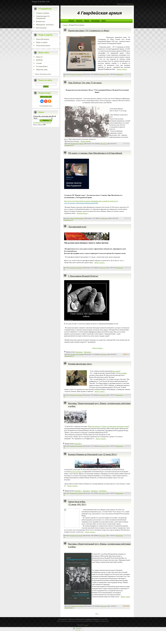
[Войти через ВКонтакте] (42, 101)
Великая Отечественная (76, 74)
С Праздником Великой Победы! (83, 276)
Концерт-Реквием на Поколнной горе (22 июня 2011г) (92, 454)
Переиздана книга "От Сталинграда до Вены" (89, 30)
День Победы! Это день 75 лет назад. (85, 82)
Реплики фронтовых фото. (80, 363)
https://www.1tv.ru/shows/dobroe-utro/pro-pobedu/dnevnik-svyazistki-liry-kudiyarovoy (91, 201)
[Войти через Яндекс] (45, 101)
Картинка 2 (87, 352)
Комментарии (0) (69, 145)
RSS (132, 4)
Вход (103, 21)
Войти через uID (46, 97)
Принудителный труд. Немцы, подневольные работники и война (108, 426)
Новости (79, 21)
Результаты (36, 122)
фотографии (123, 373)
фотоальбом (116, 371)
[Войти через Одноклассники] (49, 101)
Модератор (102, 74)
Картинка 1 (79, 352)
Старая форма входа (45, 106)
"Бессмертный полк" (77, 226)
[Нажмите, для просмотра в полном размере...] (86, 320)
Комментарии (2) (69, 607)
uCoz (86, 625)
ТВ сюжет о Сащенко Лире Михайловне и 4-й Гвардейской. (95, 153)
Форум (86, 21)
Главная (71, 21)
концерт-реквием (76, 471)
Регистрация (95, 21)
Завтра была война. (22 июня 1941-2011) (77, 503)
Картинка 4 (103, 491)
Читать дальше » (122, 69)
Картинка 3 (94, 491)
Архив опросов (46, 122)
